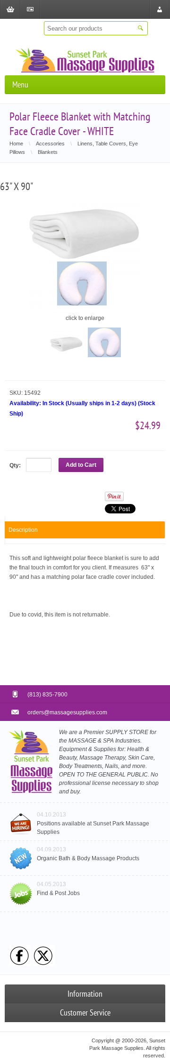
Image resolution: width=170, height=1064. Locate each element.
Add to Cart (81, 465)
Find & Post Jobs (58, 893)
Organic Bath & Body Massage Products (88, 858)
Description (23, 530)
